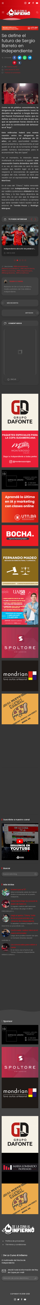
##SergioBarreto (8, 273)
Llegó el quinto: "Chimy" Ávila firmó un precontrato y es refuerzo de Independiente (23, 918)
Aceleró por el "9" (18, 889)
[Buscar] (37, 12)
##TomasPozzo (22, 273)
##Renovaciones (8, 271)
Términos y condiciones (15, 1244)
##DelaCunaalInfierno (10, 268)
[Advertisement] (20, 744)
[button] (14, 58)
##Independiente (27, 268)
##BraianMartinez (21, 266)
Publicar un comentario (12, 73)
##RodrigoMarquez (24, 271)
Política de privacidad (14, 1241)
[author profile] (5, 281)
